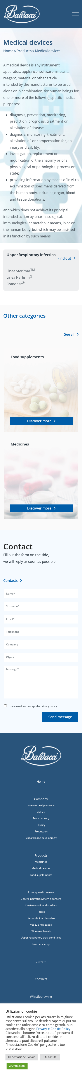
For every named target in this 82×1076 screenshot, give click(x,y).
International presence (41, 805)
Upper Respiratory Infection (31, 254)
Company (41, 799)
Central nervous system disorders (41, 899)
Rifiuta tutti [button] (50, 1057)
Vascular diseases (41, 924)
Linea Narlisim (19, 277)
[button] (76, 14)
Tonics (41, 912)
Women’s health (41, 931)
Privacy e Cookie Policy (53, 1028)
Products (24, 50)
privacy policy (49, 706)
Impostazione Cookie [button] (21, 1057)
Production (41, 831)
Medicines (20, 444)
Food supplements (27, 356)
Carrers (41, 962)
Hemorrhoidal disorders (41, 918)
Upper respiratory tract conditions (41, 937)
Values (41, 812)
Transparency (41, 818)
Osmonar (15, 283)
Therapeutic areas (41, 892)
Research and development (41, 838)
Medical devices (41, 868)
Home (8, 50)
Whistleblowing (41, 996)
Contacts (41, 979)
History (41, 825)
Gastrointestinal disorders (40, 905)
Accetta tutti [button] (17, 1066)
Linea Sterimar (21, 271)
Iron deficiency (41, 944)
